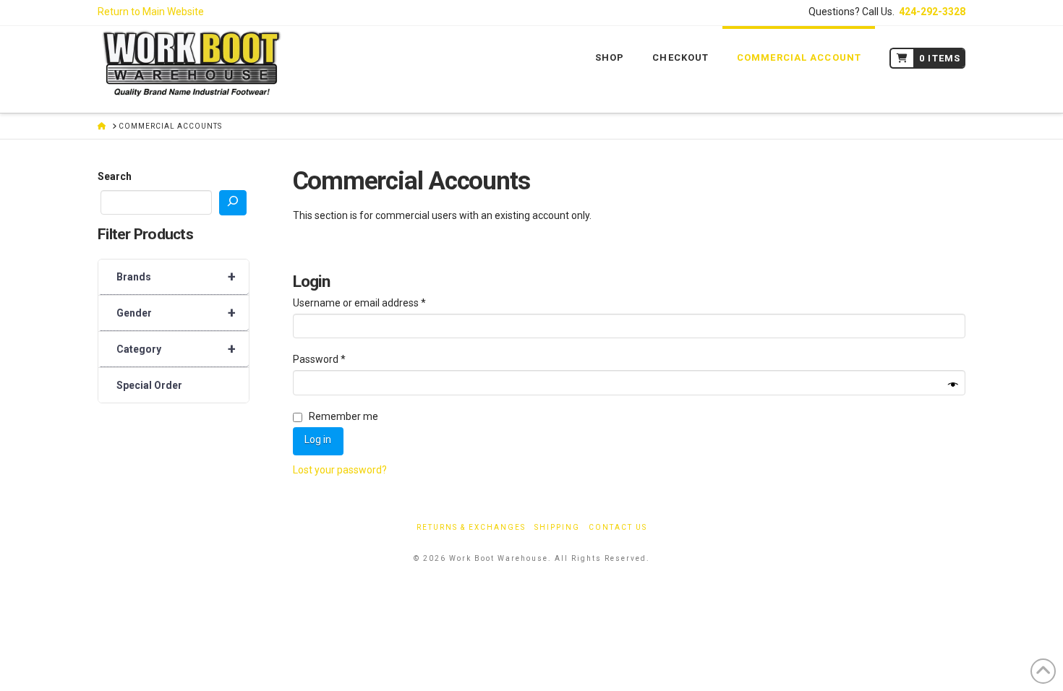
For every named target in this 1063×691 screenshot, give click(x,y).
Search (115, 176)
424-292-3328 (932, 11)
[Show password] (953, 385)
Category (176, 349)
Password (339, 359)
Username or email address (379, 302)
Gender (176, 313)
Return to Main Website (151, 11)
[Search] (233, 202)
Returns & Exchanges (471, 527)
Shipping (557, 527)
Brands (176, 277)
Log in (317, 439)
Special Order (149, 385)
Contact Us (618, 527)
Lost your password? (340, 470)
